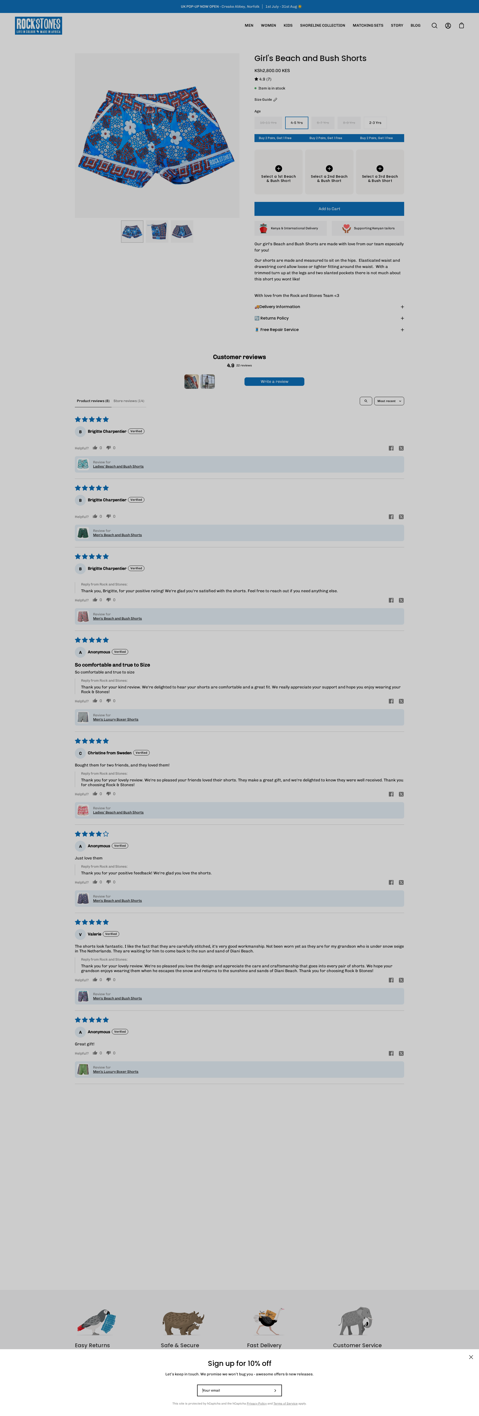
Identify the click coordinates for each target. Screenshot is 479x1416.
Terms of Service (285, 1403)
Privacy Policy (257, 1403)
